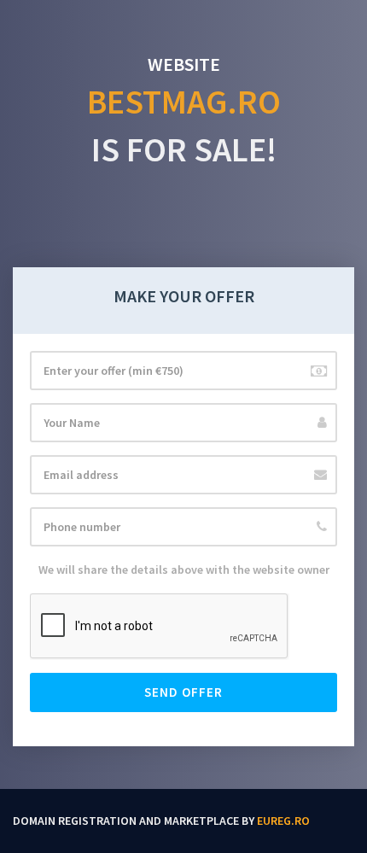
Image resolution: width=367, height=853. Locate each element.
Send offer (183, 692)
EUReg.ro (283, 820)
